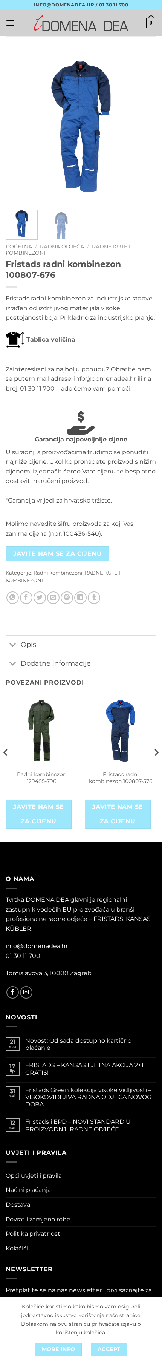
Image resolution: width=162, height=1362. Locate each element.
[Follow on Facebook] (12, 992)
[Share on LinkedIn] (80, 597)
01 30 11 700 (37, 388)
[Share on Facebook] (26, 597)
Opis (28, 644)
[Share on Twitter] (40, 597)
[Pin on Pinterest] (67, 597)
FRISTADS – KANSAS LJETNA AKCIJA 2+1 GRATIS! (84, 1069)
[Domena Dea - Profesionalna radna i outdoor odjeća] (81, 23)
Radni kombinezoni (58, 573)
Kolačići (17, 1248)
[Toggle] (13, 645)
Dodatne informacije (56, 663)
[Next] (144, 127)
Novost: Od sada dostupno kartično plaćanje (78, 1044)
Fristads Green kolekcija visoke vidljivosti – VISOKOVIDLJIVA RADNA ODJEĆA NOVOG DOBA (88, 1097)
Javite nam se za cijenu (57, 553)
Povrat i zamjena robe (38, 1219)
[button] (10, 23)
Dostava (18, 1204)
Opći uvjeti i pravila (34, 1175)
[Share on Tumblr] (94, 597)
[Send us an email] (26, 992)
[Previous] (18, 127)
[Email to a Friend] (53, 597)
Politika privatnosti (34, 1233)
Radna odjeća (62, 247)
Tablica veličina (49, 339)
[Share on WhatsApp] (12, 597)
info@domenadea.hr (105, 378)
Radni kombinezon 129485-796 (41, 777)
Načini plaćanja (28, 1189)
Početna (19, 247)
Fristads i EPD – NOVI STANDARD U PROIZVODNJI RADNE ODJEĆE (78, 1125)
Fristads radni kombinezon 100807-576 (121, 777)
